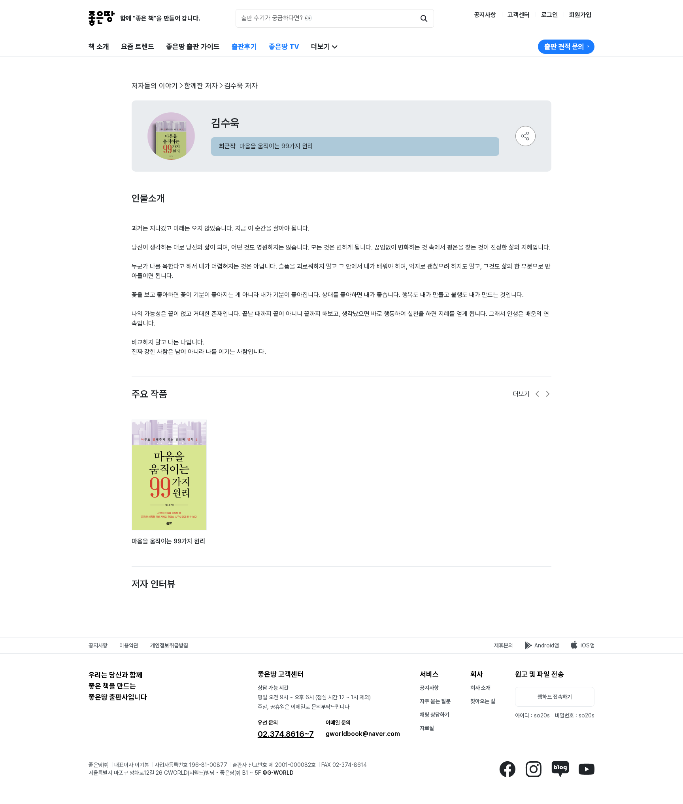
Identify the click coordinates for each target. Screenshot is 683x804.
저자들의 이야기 (155, 85)
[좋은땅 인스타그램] (533, 768)
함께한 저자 (201, 85)
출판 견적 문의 (564, 46)
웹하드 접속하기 (555, 697)
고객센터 (519, 15)
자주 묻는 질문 (435, 701)
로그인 (549, 15)
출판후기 (244, 46)
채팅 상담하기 (434, 714)
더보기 (321, 46)
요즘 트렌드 (137, 46)
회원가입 (580, 15)
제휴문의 (503, 645)
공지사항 (485, 15)
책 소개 (99, 46)
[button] (538, 394)
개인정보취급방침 (169, 645)
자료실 (427, 728)
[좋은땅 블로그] (560, 768)
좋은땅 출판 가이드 (193, 46)
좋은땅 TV (284, 46)
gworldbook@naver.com (363, 734)
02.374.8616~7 (286, 734)
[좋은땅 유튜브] (586, 768)
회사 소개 (480, 688)
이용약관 (128, 645)
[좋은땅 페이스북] (507, 768)
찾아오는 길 (482, 701)
